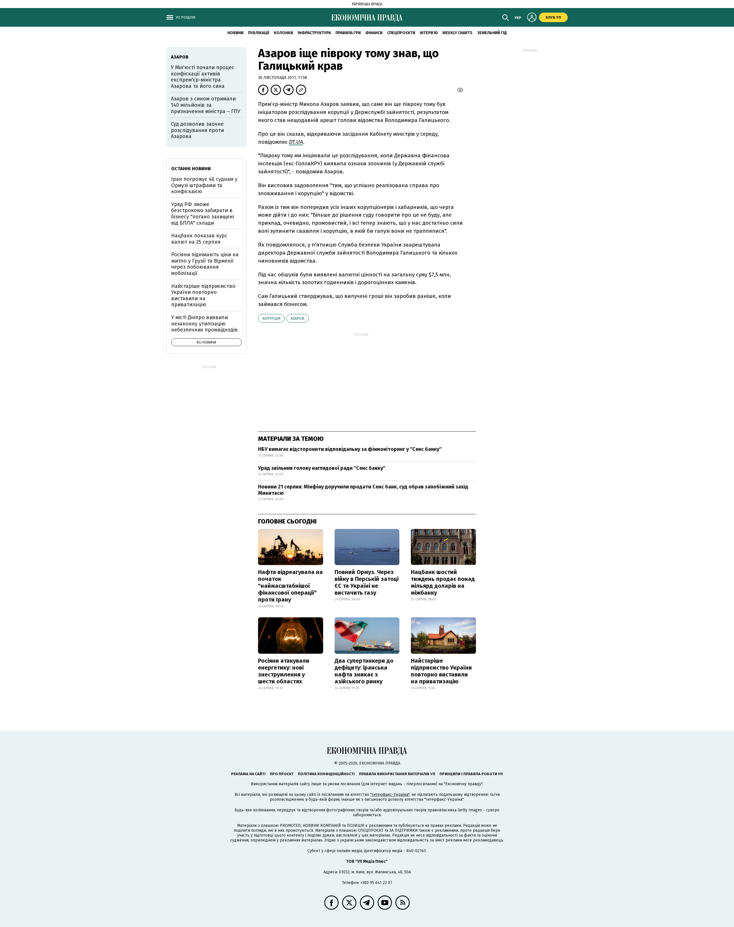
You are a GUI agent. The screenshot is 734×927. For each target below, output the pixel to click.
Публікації (258, 32)
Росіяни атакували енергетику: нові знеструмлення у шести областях (283, 671)
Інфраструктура (314, 32)
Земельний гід (492, 32)
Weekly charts (457, 32)
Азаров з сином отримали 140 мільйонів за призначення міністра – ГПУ (205, 105)
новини (235, 32)
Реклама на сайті (248, 774)
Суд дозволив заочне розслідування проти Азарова (197, 130)
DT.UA (296, 142)
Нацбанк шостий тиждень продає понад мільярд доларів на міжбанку (443, 582)
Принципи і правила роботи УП (471, 774)
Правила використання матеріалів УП (397, 774)
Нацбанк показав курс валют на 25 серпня (199, 238)
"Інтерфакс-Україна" (389, 794)
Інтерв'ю (429, 32)
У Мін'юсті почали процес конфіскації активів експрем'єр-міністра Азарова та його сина (202, 76)
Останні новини (191, 168)
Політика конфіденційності (326, 774)
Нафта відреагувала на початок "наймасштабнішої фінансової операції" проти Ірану (290, 586)
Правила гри (348, 32)
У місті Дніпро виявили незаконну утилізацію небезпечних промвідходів (204, 323)
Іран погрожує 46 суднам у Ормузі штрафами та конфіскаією (204, 185)
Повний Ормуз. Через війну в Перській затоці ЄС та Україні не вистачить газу (367, 582)
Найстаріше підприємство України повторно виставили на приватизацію (441, 671)
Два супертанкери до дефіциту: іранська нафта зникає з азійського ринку (364, 671)
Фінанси (373, 32)
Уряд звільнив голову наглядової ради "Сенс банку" (321, 468)
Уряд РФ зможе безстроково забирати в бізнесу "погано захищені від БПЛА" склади (202, 213)
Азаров (297, 318)
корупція (271, 318)
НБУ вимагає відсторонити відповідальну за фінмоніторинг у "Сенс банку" (350, 449)
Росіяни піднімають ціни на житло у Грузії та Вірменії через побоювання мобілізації (205, 263)
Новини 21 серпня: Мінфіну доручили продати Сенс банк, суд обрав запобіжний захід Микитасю (363, 490)
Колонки (283, 32)
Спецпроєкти (401, 32)
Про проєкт (282, 774)
